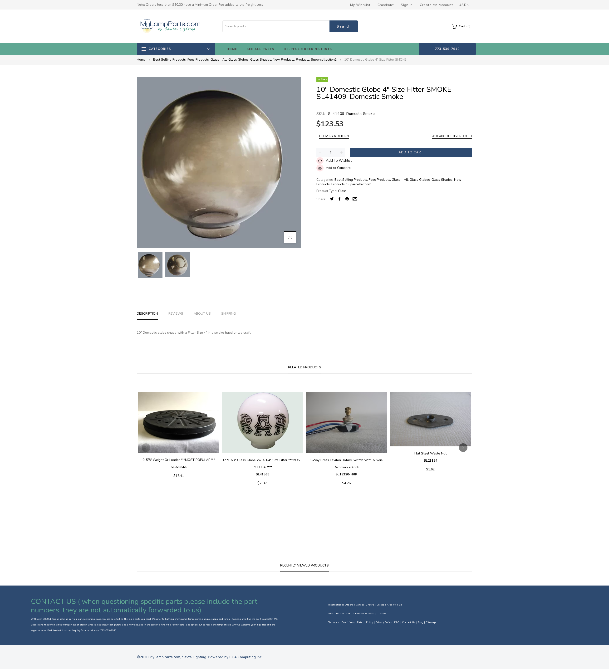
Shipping (228, 313)
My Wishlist (360, 5)
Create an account (436, 5)
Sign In (407, 5)
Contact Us (408, 622)
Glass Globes (238, 59)
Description (147, 313)
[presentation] (146, 447)
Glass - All (219, 59)
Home (141, 59)
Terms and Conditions (341, 622)
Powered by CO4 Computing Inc (234, 657)
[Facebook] (339, 199)
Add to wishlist (339, 160)
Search (344, 26)
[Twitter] (332, 199)
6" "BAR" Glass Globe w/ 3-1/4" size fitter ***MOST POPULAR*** (262, 467)
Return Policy (365, 622)
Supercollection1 (324, 59)
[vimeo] (347, 199)
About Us (202, 313)
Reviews (175, 313)
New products (284, 59)
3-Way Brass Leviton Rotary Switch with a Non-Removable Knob (346, 467)
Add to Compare (338, 168)
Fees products (198, 59)
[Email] (354, 199)
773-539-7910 (447, 49)
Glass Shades (261, 59)
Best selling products (170, 59)
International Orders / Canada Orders (351, 604)
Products (303, 59)
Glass (342, 191)
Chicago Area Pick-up (389, 604)
